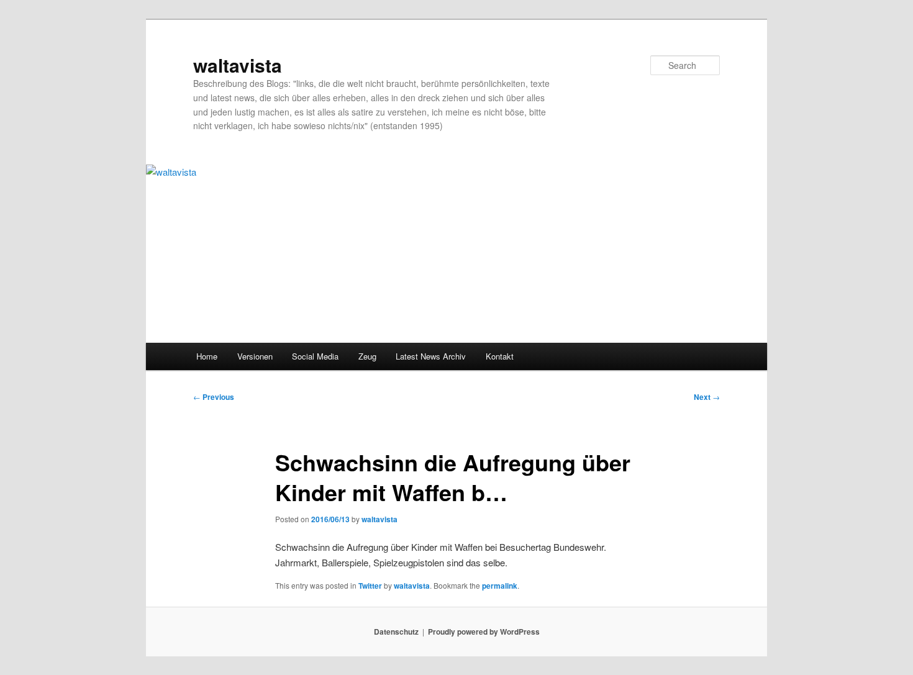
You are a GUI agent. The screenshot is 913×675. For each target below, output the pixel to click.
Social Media (315, 356)
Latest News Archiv (431, 356)
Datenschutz (396, 631)
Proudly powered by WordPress (484, 631)
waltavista (237, 65)
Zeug (367, 356)
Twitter (370, 585)
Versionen (255, 356)
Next (707, 396)
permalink (499, 585)
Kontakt (500, 356)
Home (206, 356)
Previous (213, 396)
